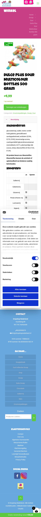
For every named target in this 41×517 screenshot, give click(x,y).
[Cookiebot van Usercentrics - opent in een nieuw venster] (28, 212)
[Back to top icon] (20, 498)
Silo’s (20, 399)
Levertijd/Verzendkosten (20, 454)
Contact (20, 434)
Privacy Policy (20, 460)
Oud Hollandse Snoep (20, 367)
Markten (20, 445)
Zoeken (20, 411)
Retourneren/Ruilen (20, 442)
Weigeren (20, 303)
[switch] (35, 265)
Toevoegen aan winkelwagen (16, 107)
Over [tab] (34, 219)
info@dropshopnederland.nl (21, 333)
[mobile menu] (38, 3)
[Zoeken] (34, 417)
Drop (20, 373)
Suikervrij (20, 394)
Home (31, 15)
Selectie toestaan (20, 296)
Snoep (31, 17)
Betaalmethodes (20, 457)
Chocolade (20, 388)
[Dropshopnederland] (6, 3)
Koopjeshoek (20, 362)
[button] (33, 46)
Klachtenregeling (20, 448)
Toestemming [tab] (8, 219)
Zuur (31, 20)
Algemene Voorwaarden (20, 440)
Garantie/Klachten (20, 451)
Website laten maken (24, 506)
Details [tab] (21, 219)
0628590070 (21, 330)
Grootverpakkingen (20, 113)
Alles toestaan (20, 289)
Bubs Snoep (20, 383)
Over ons (20, 437)
